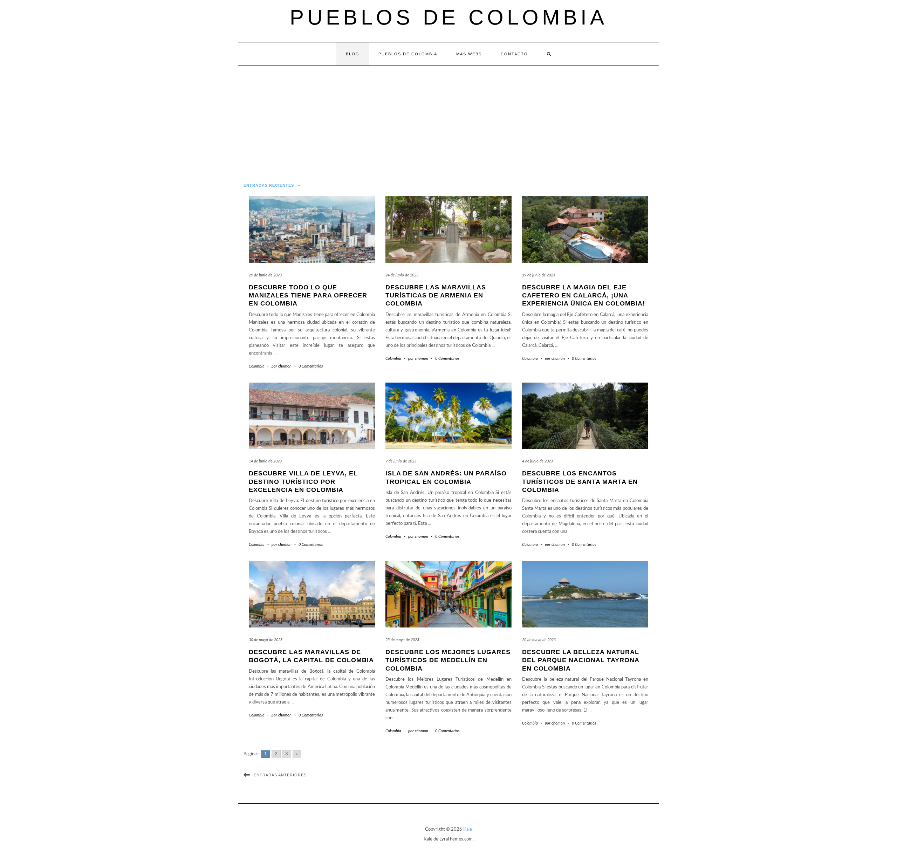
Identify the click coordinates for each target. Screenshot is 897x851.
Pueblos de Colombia (449, 17)
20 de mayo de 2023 (539, 640)
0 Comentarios (311, 366)
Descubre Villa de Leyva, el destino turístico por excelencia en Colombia (303, 481)
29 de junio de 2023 (265, 275)
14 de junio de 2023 (265, 461)
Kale (467, 829)
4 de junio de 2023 (537, 461)
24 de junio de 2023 (401, 275)
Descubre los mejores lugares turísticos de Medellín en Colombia (448, 660)
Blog (353, 54)
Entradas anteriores (280, 775)
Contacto (514, 54)
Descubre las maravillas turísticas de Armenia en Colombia (435, 295)
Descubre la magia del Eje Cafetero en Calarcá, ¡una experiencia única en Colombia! (583, 295)
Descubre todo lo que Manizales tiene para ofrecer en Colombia (308, 295)
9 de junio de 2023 (400, 461)
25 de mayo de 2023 (402, 640)
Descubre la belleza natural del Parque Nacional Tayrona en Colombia (580, 660)
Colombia (257, 366)
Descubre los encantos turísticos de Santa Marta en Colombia (580, 481)
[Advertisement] (448, 118)
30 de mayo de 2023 (265, 640)
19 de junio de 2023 (538, 275)
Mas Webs (469, 54)
